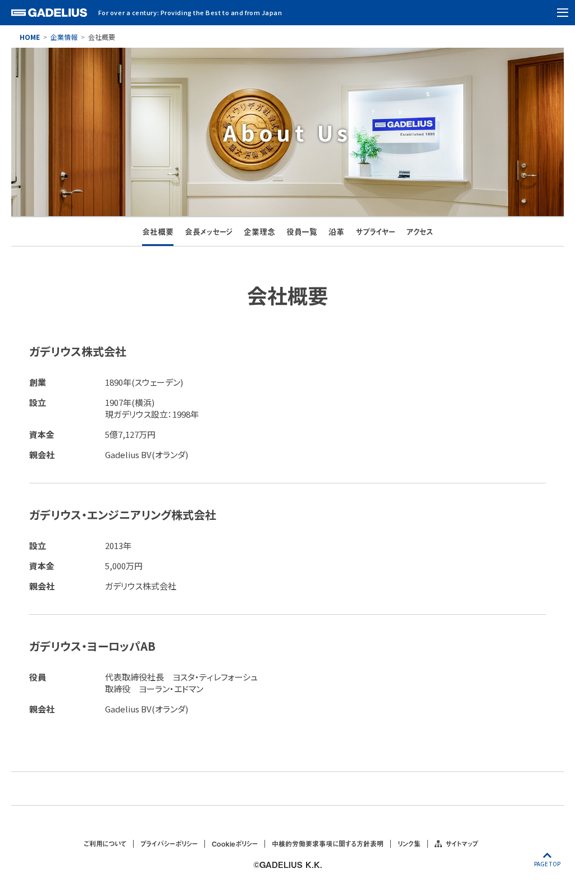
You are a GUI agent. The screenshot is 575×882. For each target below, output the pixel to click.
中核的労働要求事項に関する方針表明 (328, 844)
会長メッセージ (208, 231)
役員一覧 (301, 231)
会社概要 (158, 231)
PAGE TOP (547, 864)
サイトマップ (461, 844)
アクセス (419, 231)
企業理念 (259, 231)
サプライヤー (375, 231)
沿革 (336, 231)
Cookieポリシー (235, 844)
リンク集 (409, 844)
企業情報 (64, 37)
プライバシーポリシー (169, 844)
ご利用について (105, 844)
